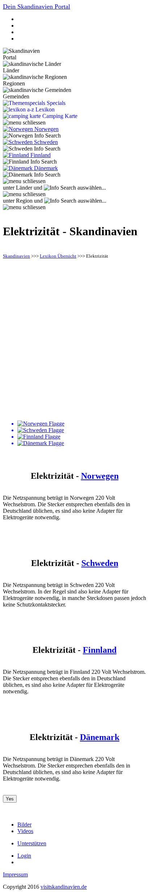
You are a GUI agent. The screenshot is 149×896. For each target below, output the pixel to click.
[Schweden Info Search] (31, 148)
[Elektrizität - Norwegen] (81, 423)
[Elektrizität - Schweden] (81, 430)
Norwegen (100, 476)
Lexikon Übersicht (58, 256)
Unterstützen (31, 843)
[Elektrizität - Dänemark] (81, 443)
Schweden (99, 563)
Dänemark (99, 737)
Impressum (15, 874)
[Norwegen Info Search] (32, 135)
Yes (10, 799)
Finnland (99, 650)
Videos (25, 831)
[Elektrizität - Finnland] (81, 437)
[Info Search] (60, 188)
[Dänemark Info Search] (31, 175)
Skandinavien (16, 256)
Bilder (24, 824)
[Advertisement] (74, 340)
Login (24, 856)
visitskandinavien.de (64, 887)
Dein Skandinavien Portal (36, 6)
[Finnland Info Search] (30, 162)
